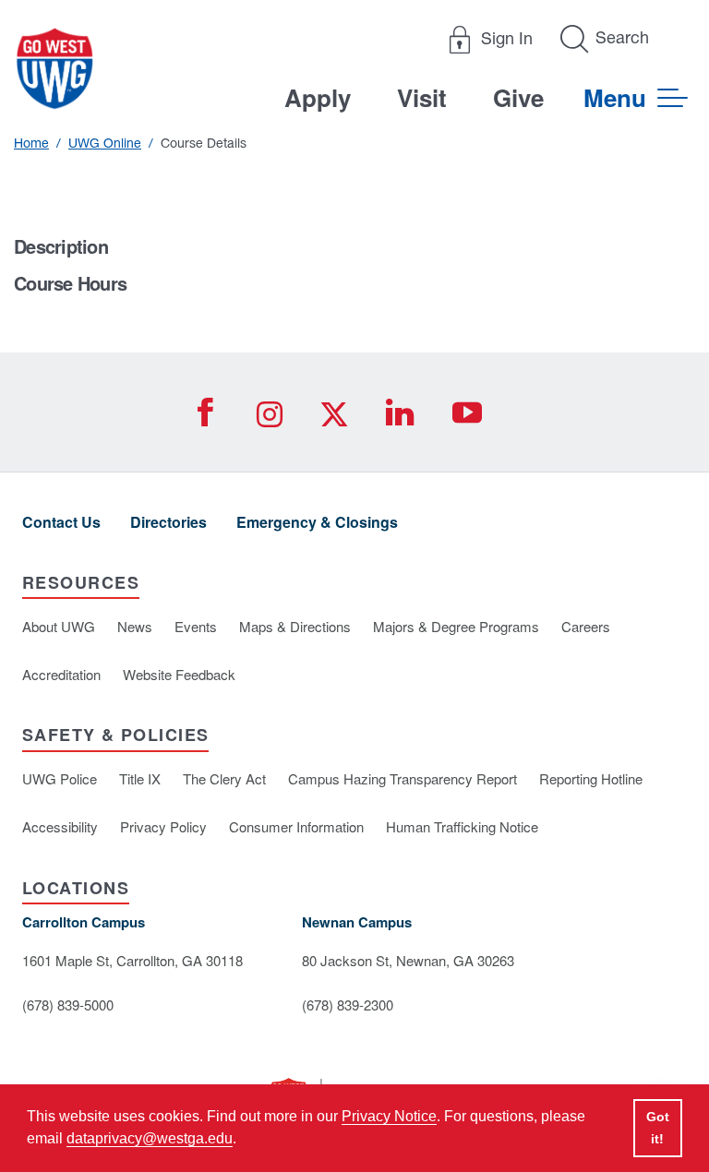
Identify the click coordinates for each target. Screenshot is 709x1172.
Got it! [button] (657, 1127)
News (134, 626)
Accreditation (61, 674)
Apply (317, 97)
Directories (168, 521)
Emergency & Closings (317, 521)
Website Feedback (179, 674)
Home (31, 143)
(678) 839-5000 (68, 1004)
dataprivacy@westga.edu (149, 1138)
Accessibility (60, 826)
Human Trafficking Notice (462, 826)
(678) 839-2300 (347, 1004)
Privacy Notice (389, 1116)
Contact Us (61, 521)
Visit (422, 97)
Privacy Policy (163, 826)
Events (195, 626)
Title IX (140, 778)
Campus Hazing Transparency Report (402, 778)
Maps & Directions (295, 626)
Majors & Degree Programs (456, 626)
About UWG (58, 626)
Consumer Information (296, 826)
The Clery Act (224, 778)
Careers (585, 626)
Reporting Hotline (591, 778)
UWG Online (104, 143)
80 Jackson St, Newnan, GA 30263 (408, 960)
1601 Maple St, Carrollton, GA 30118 (132, 960)
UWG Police (59, 778)
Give (518, 97)
